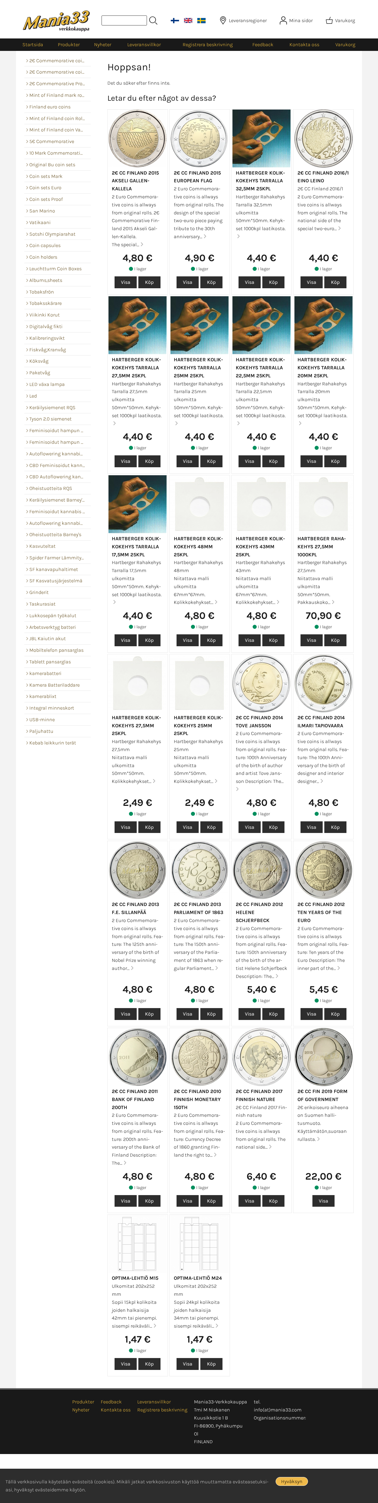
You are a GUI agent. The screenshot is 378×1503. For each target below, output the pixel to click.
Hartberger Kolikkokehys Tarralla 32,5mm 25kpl (260, 181)
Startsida (32, 44)
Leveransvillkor (144, 44)
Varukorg (345, 44)
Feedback (262, 44)
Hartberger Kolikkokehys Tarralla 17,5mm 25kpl (136, 547)
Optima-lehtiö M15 (135, 1278)
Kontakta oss (304, 44)
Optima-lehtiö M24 (198, 1278)
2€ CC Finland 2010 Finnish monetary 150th (197, 1099)
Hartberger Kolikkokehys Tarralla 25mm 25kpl (198, 368)
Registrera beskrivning (208, 44)
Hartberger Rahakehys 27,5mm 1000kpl (321, 547)
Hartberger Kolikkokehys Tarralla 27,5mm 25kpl (136, 368)
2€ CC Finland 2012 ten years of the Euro (321, 912)
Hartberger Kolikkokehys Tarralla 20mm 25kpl (322, 368)
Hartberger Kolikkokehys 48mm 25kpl (198, 547)
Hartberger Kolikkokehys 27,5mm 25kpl (136, 726)
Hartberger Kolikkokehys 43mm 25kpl (260, 547)
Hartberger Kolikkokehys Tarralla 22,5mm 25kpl (260, 368)
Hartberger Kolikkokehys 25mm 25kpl (198, 726)
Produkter (69, 44)
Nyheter (102, 44)
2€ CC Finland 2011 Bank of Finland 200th (135, 1099)
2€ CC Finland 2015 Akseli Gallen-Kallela (135, 181)
